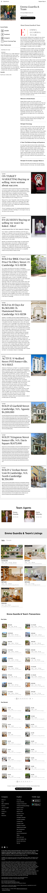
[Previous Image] (2, 552)
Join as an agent (5, 807)
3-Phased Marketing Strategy (23, 805)
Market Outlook (20, 807)
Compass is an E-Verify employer (24, 852)
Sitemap (18, 843)
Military (18, 835)
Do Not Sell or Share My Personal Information (11, 850)
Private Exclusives (20, 801)
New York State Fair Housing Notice (8, 880)
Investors (3, 805)
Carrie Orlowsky (39, 513)
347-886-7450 (39, 517)
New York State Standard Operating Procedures (10, 882)
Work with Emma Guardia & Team (27, 17)
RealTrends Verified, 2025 (5, 74)
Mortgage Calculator (21, 817)
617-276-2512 (15, 517)
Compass (9, 785)
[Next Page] (33, 698)
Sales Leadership (5, 803)
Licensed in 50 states (6, 890)
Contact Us (3, 811)
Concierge (19, 799)
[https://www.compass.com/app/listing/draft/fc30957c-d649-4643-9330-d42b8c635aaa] (38, 322)
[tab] (3, 540)
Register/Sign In (42, 1)
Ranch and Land (20, 837)
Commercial (19, 831)
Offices (3, 813)
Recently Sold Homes (21, 841)
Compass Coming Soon (22, 803)
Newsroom (3, 815)
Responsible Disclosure (11, 852)
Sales (3, 540)
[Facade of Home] (38, 454)
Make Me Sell (19, 811)
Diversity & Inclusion (21, 825)
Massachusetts (22, 785)
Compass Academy (21, 819)
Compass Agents (15, 785)
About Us (3, 799)
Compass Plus (20, 821)
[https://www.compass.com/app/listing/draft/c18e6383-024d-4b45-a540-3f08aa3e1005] (38, 375)
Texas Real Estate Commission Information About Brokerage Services (14, 877)
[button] (1, 1)
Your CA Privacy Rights (33, 853)
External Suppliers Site (21, 839)
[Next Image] (21, 552)
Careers (3, 809)
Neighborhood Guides (21, 827)
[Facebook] (5, 847)
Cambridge (28, 785)
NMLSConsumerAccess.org (22, 888)
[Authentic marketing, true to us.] (38, 237)
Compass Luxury (20, 813)
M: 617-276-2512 (23, 15)
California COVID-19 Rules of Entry (18, 853)
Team (2, 801)
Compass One (20, 809)
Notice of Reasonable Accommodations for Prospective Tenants (13, 883)
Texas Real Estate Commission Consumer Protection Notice (12, 878)
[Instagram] (2, 847)
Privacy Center (32, 850)
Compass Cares (20, 823)
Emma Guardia (15, 513)
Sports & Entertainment (22, 833)
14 (30, 698)
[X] (7, 847)
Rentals (8, 540)
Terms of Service (25, 850)
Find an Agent (20, 815)
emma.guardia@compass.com (26, 12)
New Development (21, 829)
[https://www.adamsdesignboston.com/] (38, 193)
